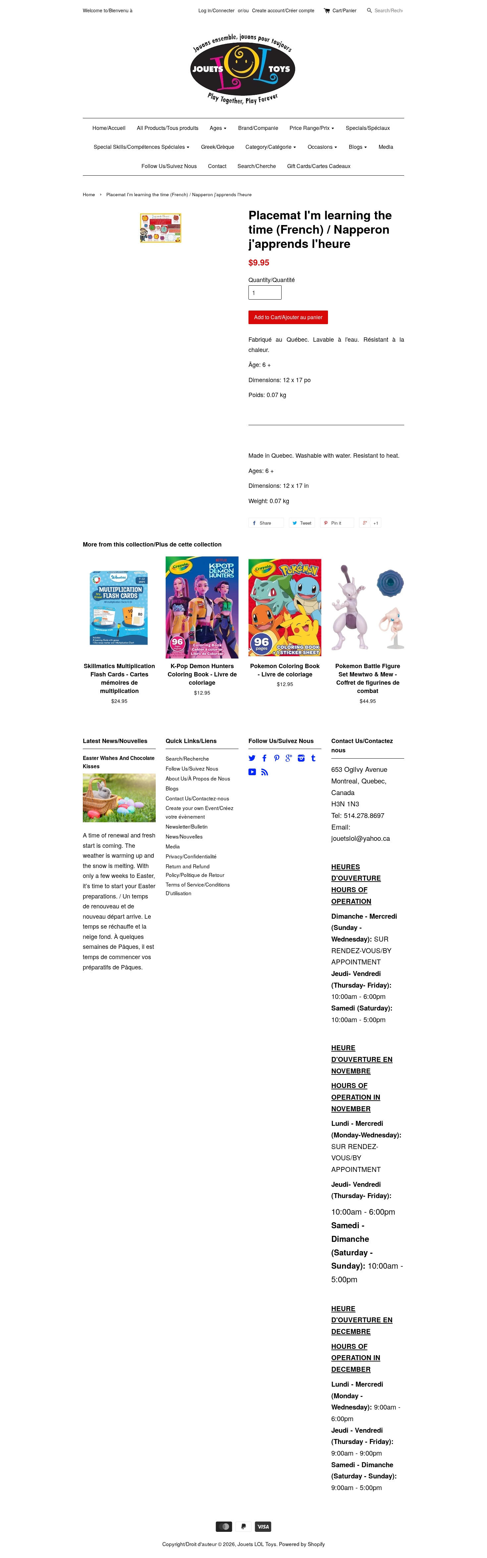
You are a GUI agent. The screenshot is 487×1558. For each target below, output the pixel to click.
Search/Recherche (187, 758)
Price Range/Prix (310, 128)
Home (89, 194)
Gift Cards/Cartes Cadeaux (319, 166)
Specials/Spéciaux (368, 128)
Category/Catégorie (269, 146)
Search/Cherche (257, 166)
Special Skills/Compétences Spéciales (140, 146)
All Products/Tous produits (167, 128)
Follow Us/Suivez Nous (169, 166)
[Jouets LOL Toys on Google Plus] (289, 758)
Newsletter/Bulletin (187, 826)
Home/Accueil (109, 128)
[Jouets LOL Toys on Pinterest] (276, 758)
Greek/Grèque (217, 146)
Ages (216, 128)
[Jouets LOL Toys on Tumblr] (313, 758)
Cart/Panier (344, 10)
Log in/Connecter (216, 10)
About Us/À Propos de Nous (198, 778)
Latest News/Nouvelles (115, 740)
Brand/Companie (258, 128)
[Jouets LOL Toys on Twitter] (252, 758)
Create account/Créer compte (283, 10)
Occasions (321, 146)
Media (386, 146)
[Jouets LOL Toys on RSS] (264, 772)
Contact (217, 166)
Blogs (356, 146)
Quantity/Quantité (271, 279)
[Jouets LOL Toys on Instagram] (301, 758)
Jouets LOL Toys (257, 1543)
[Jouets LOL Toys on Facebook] (264, 758)
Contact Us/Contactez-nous (197, 798)
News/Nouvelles (184, 836)
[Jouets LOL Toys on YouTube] (252, 772)
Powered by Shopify (302, 1543)
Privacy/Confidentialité (191, 856)
